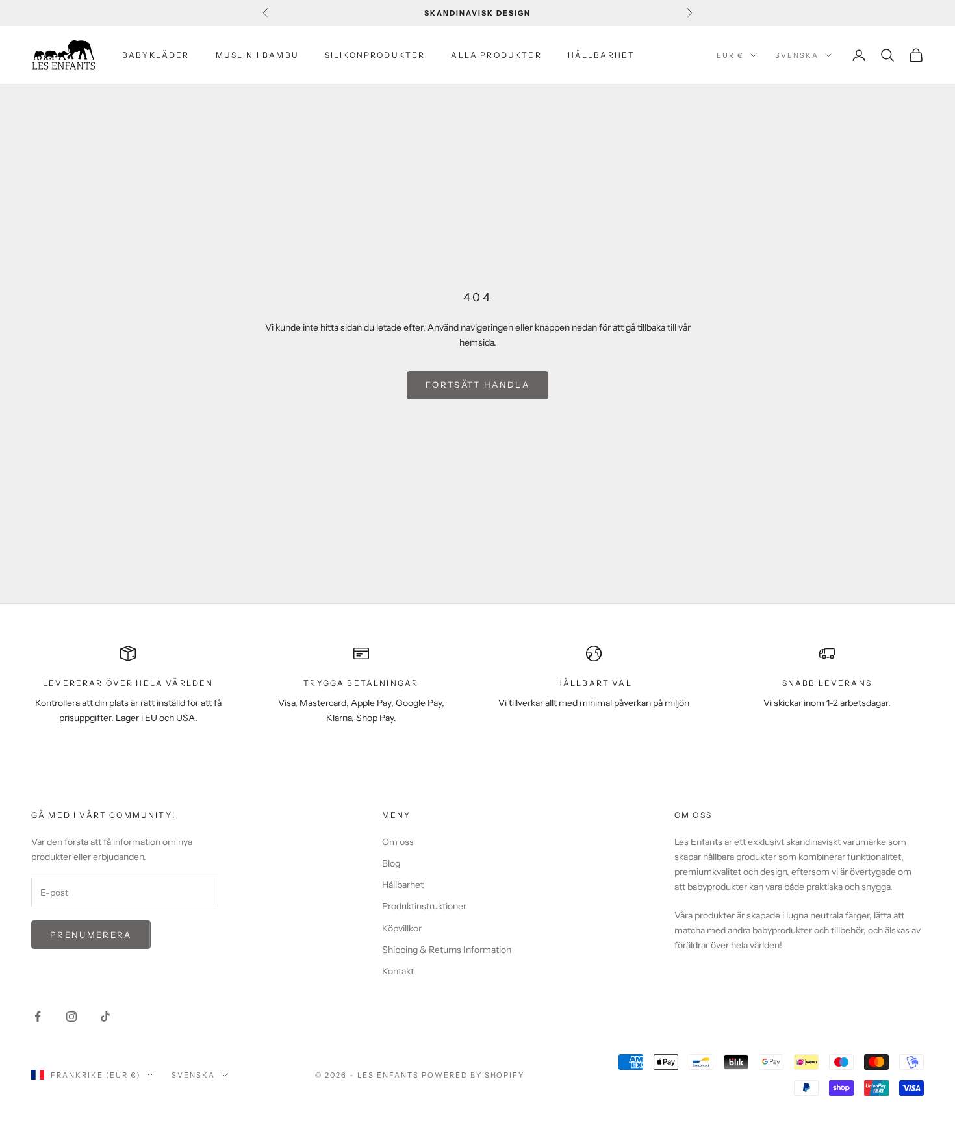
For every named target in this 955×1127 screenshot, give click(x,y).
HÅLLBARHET (601, 55)
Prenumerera (91, 935)
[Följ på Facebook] (37, 1016)
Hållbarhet (403, 885)
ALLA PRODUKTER (496, 55)
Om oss (398, 842)
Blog (391, 863)
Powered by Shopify (473, 1075)
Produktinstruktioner (424, 906)
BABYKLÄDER (156, 55)
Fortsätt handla (477, 384)
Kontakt (398, 971)
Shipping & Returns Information (446, 950)
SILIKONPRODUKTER (375, 55)
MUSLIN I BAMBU (257, 55)
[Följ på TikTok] (105, 1016)
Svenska (797, 55)
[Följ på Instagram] (71, 1016)
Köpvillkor (402, 928)
